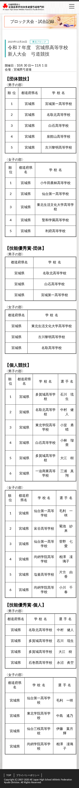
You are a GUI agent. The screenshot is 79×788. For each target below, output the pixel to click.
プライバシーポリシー (27, 775)
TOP (8, 775)
